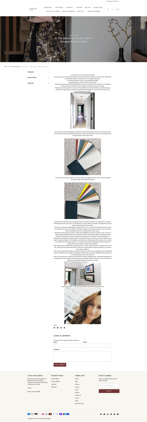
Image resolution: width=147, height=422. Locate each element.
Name (56, 342)
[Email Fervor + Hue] (101, 414)
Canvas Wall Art (55, 381)
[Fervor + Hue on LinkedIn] (111, 414)
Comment (57, 349)
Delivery (77, 384)
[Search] (108, 9)
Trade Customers (93, 11)
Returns (77, 392)
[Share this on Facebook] (57, 327)
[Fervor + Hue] (33, 9)
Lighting (79, 7)
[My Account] (112, 9)
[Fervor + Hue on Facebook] (104, 414)
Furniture (47, 7)
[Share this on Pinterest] (61, 327)
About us (80, 11)
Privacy (77, 387)
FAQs (76, 400)
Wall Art (88, 7)
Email (85, 342)
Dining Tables (55, 378)
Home (5, 66)
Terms (76, 389)
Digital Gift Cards (52, 11)
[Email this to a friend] (64, 327)
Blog (76, 381)
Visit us (30, 388)
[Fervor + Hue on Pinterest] (114, 414)
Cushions (69, 7)
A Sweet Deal (98, 7)
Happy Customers (68, 11)
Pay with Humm (79, 403)
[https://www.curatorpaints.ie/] (83, 156)
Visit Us (77, 398)
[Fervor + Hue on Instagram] (107, 414)
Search (77, 378)
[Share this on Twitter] (55, 327)
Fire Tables (59, 7)
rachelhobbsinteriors (74, 82)
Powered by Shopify (45, 418)
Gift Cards (54, 387)
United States (112, 1)
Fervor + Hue (59, 76)
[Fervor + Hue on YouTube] (117, 414)
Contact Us (78, 395)
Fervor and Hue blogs (14, 66)
